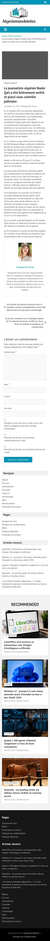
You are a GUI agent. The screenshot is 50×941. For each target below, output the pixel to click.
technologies (7, 496)
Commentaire (10, 352)
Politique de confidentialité (13, 524)
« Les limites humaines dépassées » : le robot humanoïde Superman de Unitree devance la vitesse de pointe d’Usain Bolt (24, 584)
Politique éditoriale (10, 531)
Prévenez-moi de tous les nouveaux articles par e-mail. (24, 450)
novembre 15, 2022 (12, 106)
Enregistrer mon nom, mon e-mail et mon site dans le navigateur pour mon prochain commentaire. (23, 426)
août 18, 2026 (9, 799)
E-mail (7, 396)
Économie (6, 490)
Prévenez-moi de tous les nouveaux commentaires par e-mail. (19, 439)
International (7, 486)
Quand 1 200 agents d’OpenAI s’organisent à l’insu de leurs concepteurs (20, 743)
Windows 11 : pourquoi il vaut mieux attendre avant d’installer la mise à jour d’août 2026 (23, 694)
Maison (5, 479)
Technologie (10, 635)
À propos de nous (9, 521)
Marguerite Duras (29, 106)
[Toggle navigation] (5, 29)
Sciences (5, 493)
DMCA (4, 528)
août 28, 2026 (9, 651)
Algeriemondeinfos (31, 933)
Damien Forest (23, 651)
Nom (6, 384)
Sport (4, 500)
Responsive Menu (45, 2)
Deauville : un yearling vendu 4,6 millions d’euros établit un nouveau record (22, 793)
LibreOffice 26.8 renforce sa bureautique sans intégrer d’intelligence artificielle (19, 645)
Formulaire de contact (11, 506)
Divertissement (10, 83)
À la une (5, 483)
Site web (7, 408)
